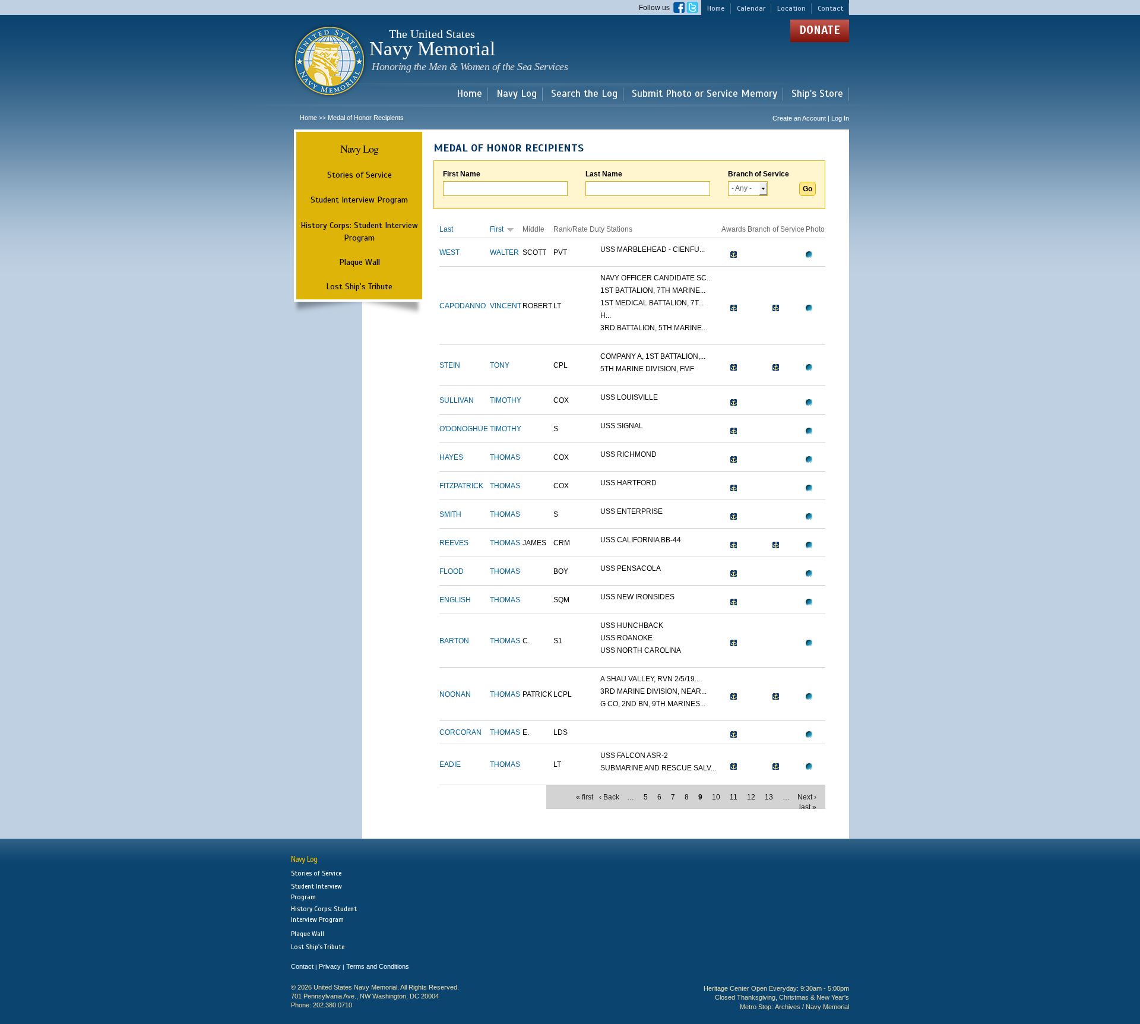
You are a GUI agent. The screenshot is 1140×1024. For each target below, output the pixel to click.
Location (791, 8)
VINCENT (505, 306)
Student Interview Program (359, 200)
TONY (499, 365)
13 (769, 797)
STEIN (449, 365)
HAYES (451, 457)
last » (807, 807)
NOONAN (455, 694)
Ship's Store (817, 94)
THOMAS (505, 457)
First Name (461, 174)
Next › (806, 797)
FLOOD (451, 571)
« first (584, 797)
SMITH (450, 514)
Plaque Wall (359, 262)
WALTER (504, 252)
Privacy (330, 966)
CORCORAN (460, 732)
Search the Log (584, 94)
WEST (449, 252)
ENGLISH (455, 600)
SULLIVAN (456, 400)
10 (716, 797)
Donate (819, 30)
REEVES (453, 543)
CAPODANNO (462, 306)
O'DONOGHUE (463, 429)
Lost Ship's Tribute (359, 286)
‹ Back (609, 797)
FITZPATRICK (461, 486)
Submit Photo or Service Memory (704, 94)
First (497, 229)
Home (716, 8)
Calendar (751, 8)
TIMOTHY (505, 400)
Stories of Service (359, 174)
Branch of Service (758, 174)
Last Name (603, 174)
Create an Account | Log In (810, 118)
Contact (830, 8)
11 (733, 797)
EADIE (450, 764)
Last (446, 229)
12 (751, 797)
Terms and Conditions (377, 966)
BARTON (454, 641)
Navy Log (516, 94)
